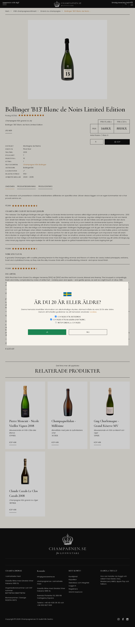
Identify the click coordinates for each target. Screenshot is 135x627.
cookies (93, 312)
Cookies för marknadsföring (69, 319)
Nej (87, 332)
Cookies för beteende (69, 316)
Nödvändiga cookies (69, 322)
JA (47, 332)
